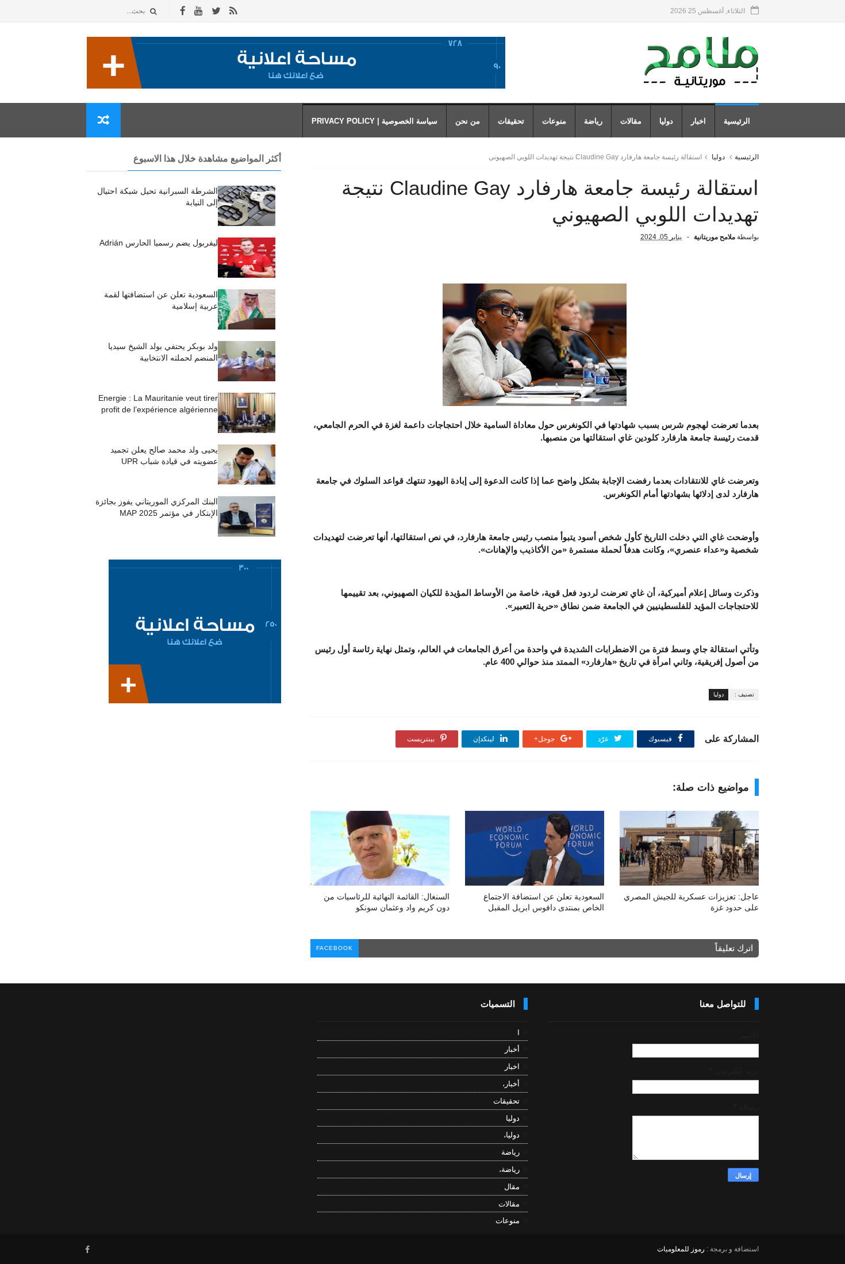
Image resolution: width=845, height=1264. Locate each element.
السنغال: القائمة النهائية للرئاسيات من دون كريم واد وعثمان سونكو (387, 902)
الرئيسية (737, 121)
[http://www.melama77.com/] (296, 85)
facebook (334, 948)
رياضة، (509, 1169)
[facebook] (183, 11)
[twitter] (216, 11)
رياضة (593, 121)
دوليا (666, 121)
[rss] (233, 11)
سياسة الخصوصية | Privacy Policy (374, 121)
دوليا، (512, 1135)
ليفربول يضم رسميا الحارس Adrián (158, 242)
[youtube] (198, 11)
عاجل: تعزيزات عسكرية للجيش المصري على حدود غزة (691, 902)
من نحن (467, 121)
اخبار (698, 121)
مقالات (631, 121)
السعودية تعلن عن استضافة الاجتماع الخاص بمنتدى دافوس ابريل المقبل (543, 902)
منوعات (554, 121)
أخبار (512, 1049)
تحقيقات (511, 121)
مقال (512, 1186)
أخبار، (511, 1083)
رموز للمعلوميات (681, 1249)
